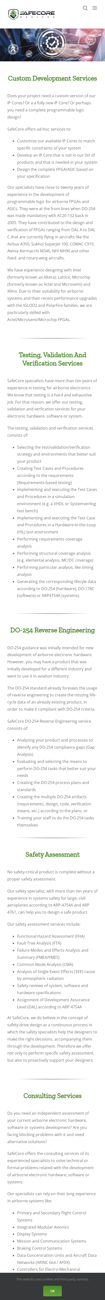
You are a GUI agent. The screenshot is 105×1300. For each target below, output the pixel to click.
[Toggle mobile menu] (95, 8)
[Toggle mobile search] (85, 8)
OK (52, 1291)
